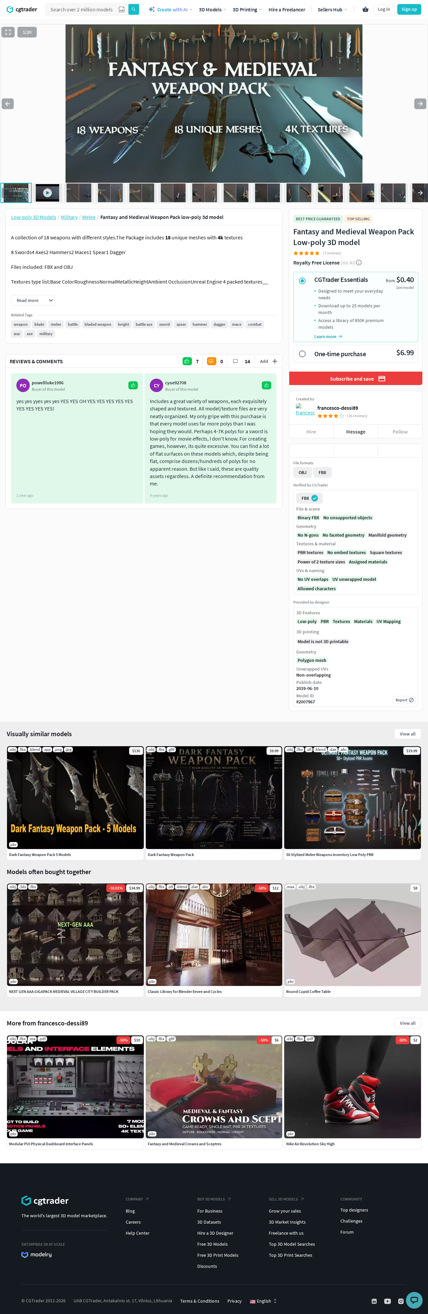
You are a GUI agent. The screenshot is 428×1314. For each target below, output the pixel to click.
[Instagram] (402, 1301)
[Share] (400, 450)
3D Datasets (209, 1222)
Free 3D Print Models (217, 1255)
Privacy (234, 1301)
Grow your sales (285, 1211)
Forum (347, 1232)
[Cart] (365, 9)
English (260, 1301)
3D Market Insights (287, 1222)
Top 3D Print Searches (290, 1255)
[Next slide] (420, 103)
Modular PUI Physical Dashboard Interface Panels (51, 1143)
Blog (130, 1211)
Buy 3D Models (211, 1199)
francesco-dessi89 (337, 407)
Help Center (137, 1233)
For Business (209, 1211)
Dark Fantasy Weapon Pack (171, 854)
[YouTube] (388, 1301)
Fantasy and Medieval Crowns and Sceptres (184, 1143)
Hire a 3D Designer (215, 1233)
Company (134, 1199)
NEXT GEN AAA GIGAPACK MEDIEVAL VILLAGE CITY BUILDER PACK (63, 991)
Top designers (354, 1210)
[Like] (311, 450)
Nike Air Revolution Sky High (310, 1143)
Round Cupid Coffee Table (308, 991)
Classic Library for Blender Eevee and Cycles (185, 991)
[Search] (133, 9)
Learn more (325, 336)
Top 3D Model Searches (292, 1244)
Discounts (207, 1266)
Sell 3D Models (283, 1199)
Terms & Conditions (199, 1301)
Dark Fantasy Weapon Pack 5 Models (40, 854)
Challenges (351, 1221)
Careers (133, 1222)
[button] (121, 9)
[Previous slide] (8, 103)
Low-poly (307, 621)
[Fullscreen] (8, 32)
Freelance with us (286, 1233)
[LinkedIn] (375, 1301)
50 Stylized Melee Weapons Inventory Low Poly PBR (329, 854)
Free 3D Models (212, 1244)
